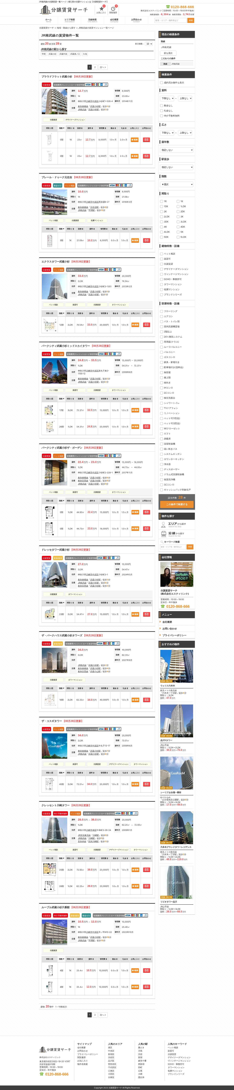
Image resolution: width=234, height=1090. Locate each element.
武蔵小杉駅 (95, 106)
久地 (85, 54)
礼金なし (168, 110)
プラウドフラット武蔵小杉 (68, 76)
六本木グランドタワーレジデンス (175, 847)
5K (182, 231)
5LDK (183, 237)
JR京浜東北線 (84, 835)
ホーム (48, 20)
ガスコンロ (169, 357)
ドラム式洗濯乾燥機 (174, 474)
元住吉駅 (94, 207)
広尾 (140, 1070)
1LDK (183, 206)
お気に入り (101, 9)
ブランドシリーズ (173, 294)
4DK (183, 226)
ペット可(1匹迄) (172, 418)
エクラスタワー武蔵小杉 (66, 261)
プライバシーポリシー (87, 1054)
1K (182, 201)
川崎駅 (96, 835)
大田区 (111, 1074)
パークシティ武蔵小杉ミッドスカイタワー (77, 346)
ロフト (167, 433)
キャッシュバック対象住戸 (177, 489)
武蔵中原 (63, 54)
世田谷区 (112, 1064)
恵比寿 (141, 1077)
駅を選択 (168, 53)
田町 (140, 1067)
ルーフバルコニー (173, 346)
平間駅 (92, 210)
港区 (110, 1047)
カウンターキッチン (174, 459)
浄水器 (167, 464)
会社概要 (114, 20)
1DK (166, 206)
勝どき (141, 1047)
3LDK (183, 221)
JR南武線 (82, 109)
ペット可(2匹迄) (172, 423)
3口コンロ (169, 484)
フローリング (170, 311)
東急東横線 (83, 106)
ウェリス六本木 (167, 685)
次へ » (103, 67)
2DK (183, 211)
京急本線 (82, 841)
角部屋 (167, 372)
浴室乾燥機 (169, 443)
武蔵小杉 (52, 54)
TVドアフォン (171, 408)
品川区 (111, 1060)
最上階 (167, 377)
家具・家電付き (172, 362)
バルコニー (169, 352)
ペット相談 (169, 253)
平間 (44, 54)
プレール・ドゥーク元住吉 (68, 177)
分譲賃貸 (168, 263)
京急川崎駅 (93, 841)
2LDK (167, 216)
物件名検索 (82, 1064)
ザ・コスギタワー (63, 721)
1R (165, 201)
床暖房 (167, 438)
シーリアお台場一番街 (170, 792)
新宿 (140, 1057)
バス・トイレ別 (172, 321)
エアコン (168, 316)
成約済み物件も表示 (174, 82)
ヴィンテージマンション (176, 274)
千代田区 (112, 1067)
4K (165, 226)
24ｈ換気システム (173, 336)
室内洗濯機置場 (172, 326)
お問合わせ (136, 20)
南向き (167, 382)
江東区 (111, 1070)
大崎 (140, 1074)
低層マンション (172, 289)
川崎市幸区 (91, 830)
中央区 (111, 1051)
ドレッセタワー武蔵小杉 (66, 549)
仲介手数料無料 (172, 115)
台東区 (111, 1077)
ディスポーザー (172, 469)
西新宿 (141, 1064)
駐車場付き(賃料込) (173, 367)
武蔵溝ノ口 (75, 54)
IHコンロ (168, 387)
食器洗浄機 (169, 479)
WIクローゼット (172, 428)
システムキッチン (173, 454)
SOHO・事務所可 (173, 279)
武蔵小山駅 (95, 671)
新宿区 (111, 1054)
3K (182, 216)
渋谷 (140, 1054)
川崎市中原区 (92, 101)
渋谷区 (111, 1057)
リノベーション (172, 413)
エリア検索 (69, 20)
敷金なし (168, 105)
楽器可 (167, 258)
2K (165, 211)
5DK (166, 237)
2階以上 (168, 331)
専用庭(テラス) (171, 341)
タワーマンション (173, 284)
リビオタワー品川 (168, 902)
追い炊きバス (170, 448)
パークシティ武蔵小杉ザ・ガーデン (73, 447)
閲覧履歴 (113, 9)
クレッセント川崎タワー (66, 805)
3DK (166, 221)
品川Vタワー (166, 740)
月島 (140, 1051)
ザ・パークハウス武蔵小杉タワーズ (73, 635)
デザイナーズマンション (176, 269)
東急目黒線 (83, 480)
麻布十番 (142, 1060)
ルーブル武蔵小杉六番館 (66, 907)
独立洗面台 (169, 397)
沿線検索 (92, 20)
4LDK (167, 231)
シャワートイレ (172, 403)
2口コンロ (169, 392)
